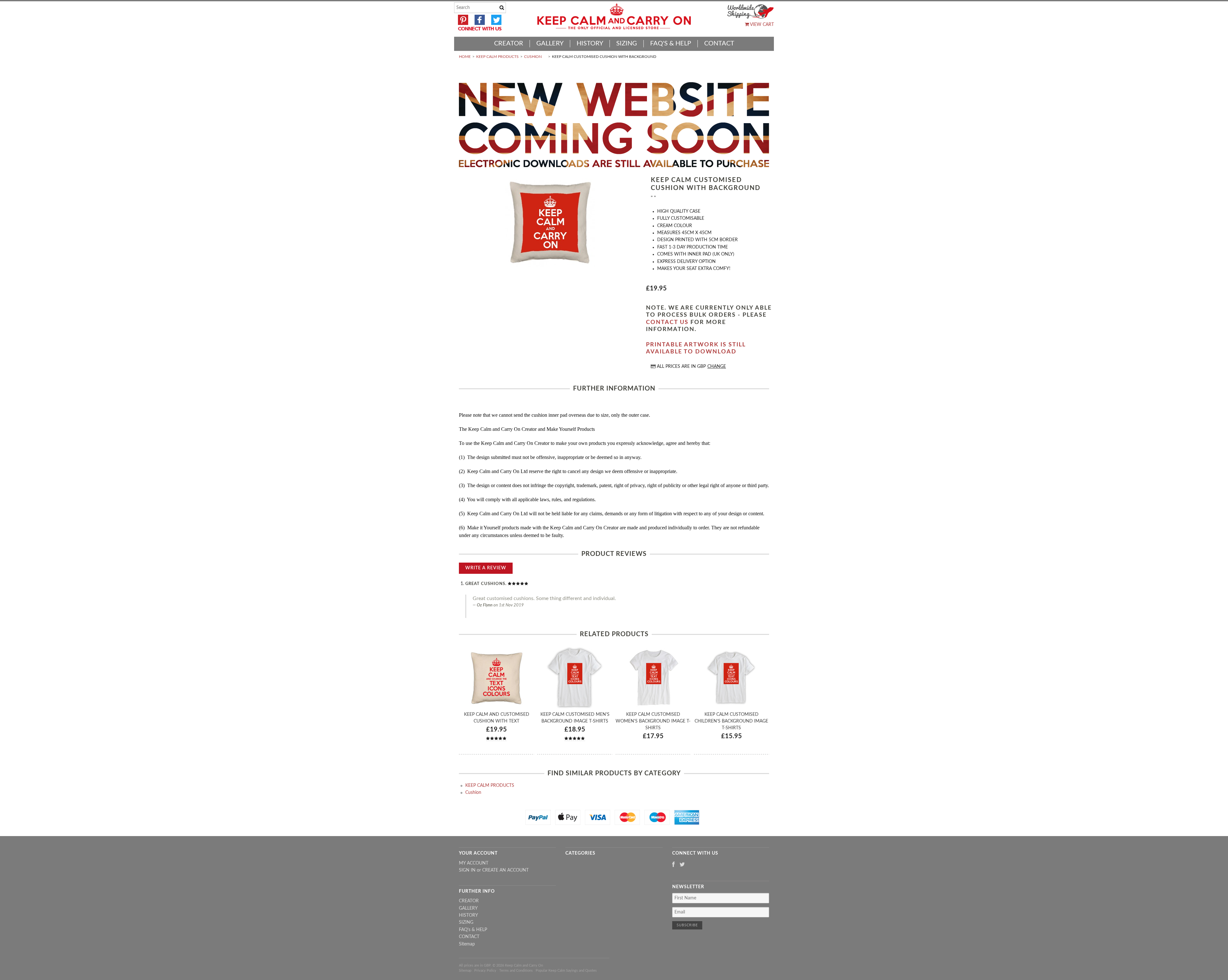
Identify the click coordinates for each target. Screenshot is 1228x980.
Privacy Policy (485, 970)
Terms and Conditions (516, 970)
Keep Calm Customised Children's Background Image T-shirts (731, 721)
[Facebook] (673, 865)
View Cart (761, 24)
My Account (473, 863)
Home (465, 57)
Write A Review (485, 568)
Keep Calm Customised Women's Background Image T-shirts (653, 721)
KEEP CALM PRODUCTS (497, 57)
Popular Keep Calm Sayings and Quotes (566, 970)
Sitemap (467, 944)
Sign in (467, 870)
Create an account (505, 870)
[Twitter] (682, 865)
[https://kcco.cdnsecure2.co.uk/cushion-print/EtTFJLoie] (550, 223)
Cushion (533, 57)
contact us (667, 322)
